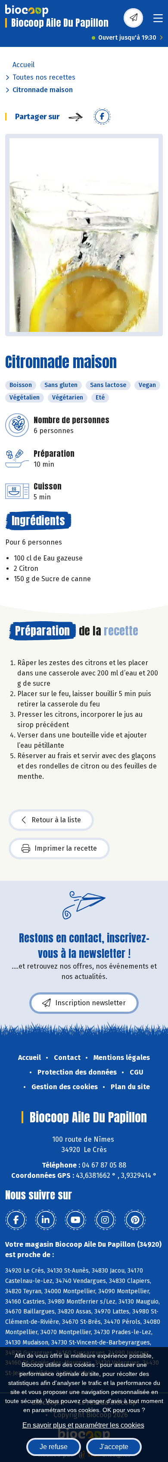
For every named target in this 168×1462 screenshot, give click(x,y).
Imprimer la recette (65, 848)
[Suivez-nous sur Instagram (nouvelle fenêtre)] (105, 1220)
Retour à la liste (56, 820)
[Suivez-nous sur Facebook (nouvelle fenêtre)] (16, 1220)
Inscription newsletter (90, 1003)
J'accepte (114, 1446)
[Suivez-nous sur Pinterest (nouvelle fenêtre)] (135, 1220)
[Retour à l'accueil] (26, 10)
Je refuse (54, 1446)
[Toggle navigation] (158, 20)
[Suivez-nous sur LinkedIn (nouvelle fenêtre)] (45, 1220)
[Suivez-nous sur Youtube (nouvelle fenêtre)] (75, 1220)
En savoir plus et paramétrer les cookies (83, 1425)
